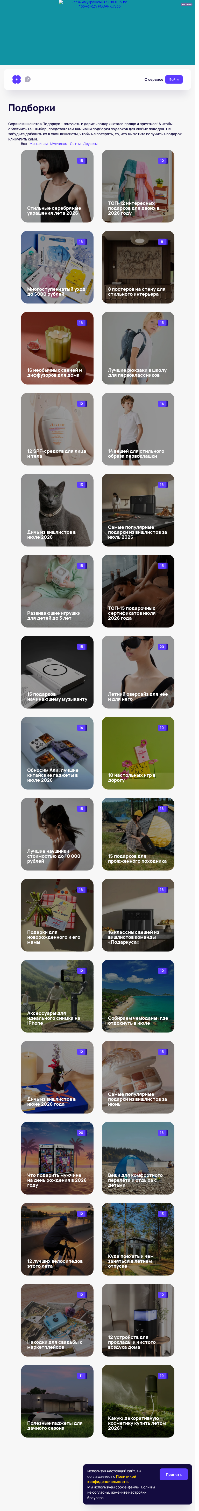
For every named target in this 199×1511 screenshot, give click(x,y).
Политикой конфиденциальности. (111, 1479)
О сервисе (154, 79)
